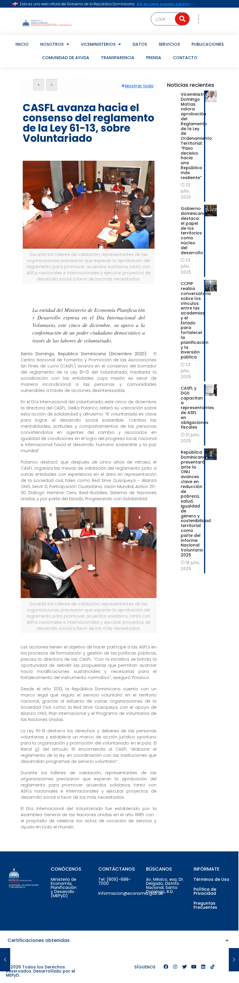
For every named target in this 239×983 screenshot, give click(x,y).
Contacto (185, 58)
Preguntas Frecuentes (205, 905)
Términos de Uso (211, 879)
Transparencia (117, 58)
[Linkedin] (203, 966)
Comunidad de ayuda (65, 58)
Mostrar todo (139, 86)
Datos (140, 44)
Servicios (169, 44)
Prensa (153, 58)
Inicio (22, 44)
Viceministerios (98, 44)
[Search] (182, 19)
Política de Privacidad (205, 891)
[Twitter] (184, 966)
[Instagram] (175, 966)
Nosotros (52, 44)
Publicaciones (207, 44)
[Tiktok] (212, 966)
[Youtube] (193, 966)
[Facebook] (166, 966)
